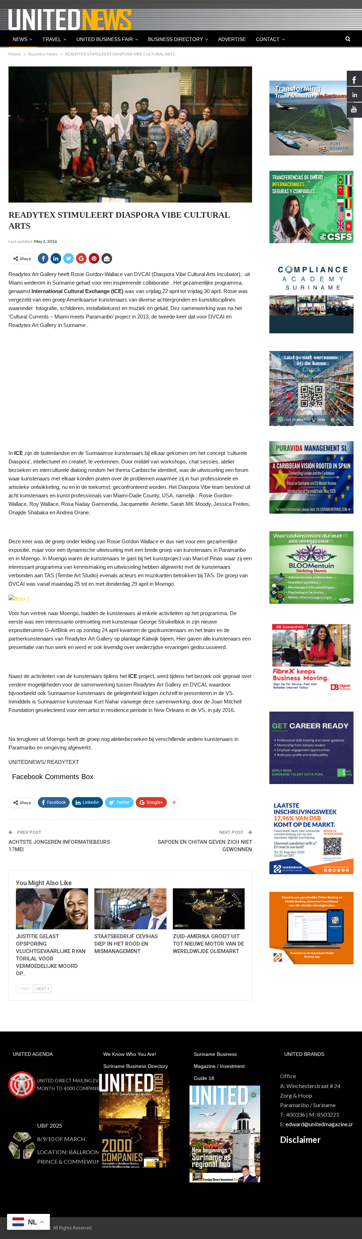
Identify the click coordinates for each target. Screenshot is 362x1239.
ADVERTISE (232, 39)
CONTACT (268, 39)
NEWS (20, 39)
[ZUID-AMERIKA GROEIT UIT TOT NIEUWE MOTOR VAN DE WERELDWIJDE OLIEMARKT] (209, 908)
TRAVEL (51, 39)
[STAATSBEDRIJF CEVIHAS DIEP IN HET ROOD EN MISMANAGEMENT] (130, 908)
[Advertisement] (130, 384)
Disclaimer (300, 1139)
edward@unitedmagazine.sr (319, 1124)
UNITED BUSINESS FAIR (104, 39)
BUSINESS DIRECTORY (175, 39)
